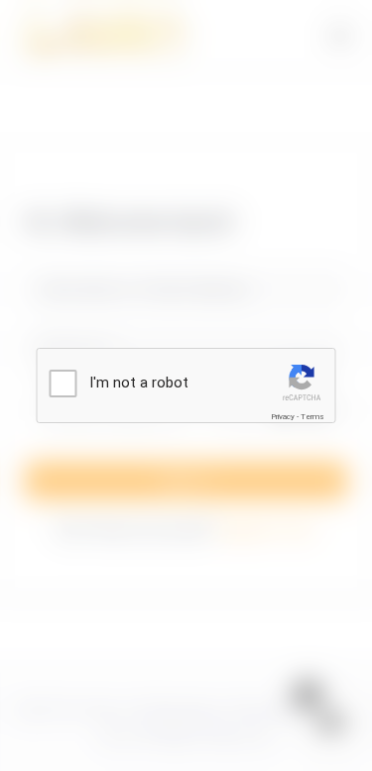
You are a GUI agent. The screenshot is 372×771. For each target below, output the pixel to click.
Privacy (283, 416)
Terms (312, 416)
